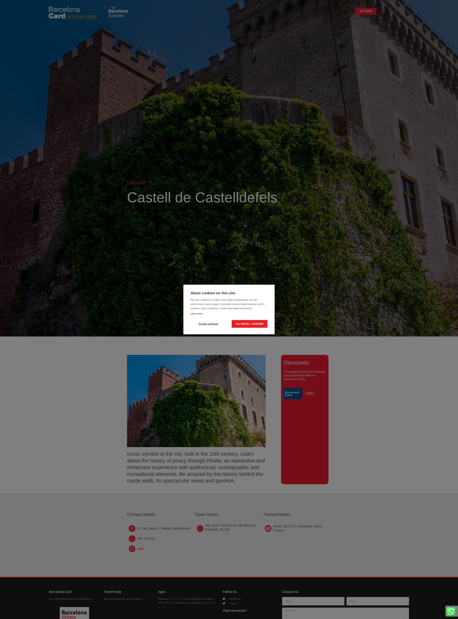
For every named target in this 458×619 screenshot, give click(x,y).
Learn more (196, 313)
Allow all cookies (249, 324)
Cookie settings (208, 324)
